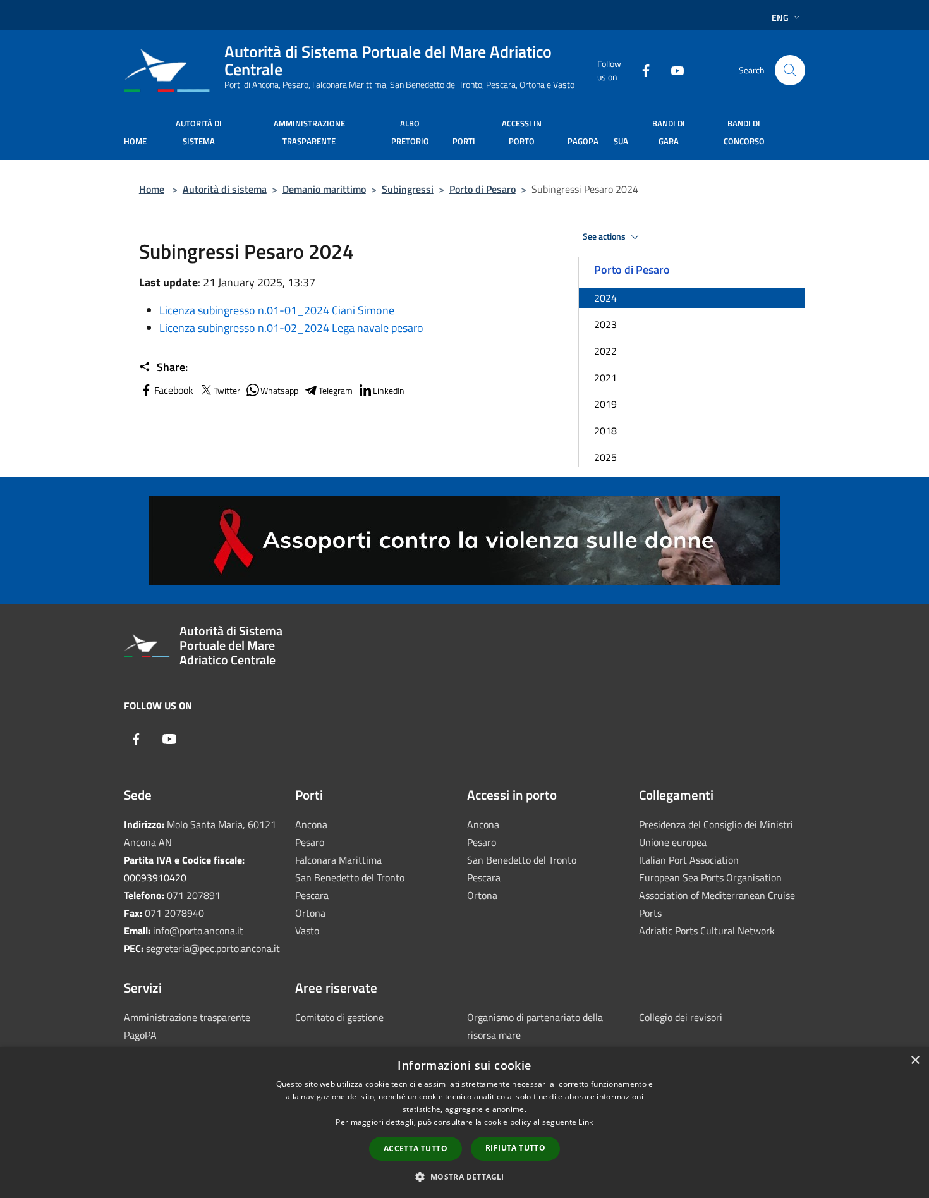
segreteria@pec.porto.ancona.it (213, 948)
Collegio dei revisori (680, 1017)
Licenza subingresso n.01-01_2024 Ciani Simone (276, 310)
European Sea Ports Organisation (710, 877)
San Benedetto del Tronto (349, 877)
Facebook (173, 390)
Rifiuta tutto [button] (515, 1147)
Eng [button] (780, 17)
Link (585, 1121)
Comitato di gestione (339, 1017)
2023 (605, 324)
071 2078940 (174, 912)
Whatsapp (279, 390)
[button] (464, 1176)
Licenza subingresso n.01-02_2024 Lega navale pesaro (291, 327)
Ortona (310, 912)
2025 (605, 457)
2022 (605, 350)
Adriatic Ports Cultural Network (707, 930)
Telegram (336, 390)
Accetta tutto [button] (415, 1148)
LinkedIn (388, 390)
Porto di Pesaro (482, 189)
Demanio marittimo (324, 189)
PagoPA (140, 1034)
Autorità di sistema (225, 189)
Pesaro (309, 842)
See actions (605, 236)
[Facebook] (640, 69)
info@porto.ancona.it (198, 930)
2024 (605, 297)
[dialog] (464, 1122)
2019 (605, 404)
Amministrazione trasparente (187, 1017)
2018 (605, 430)
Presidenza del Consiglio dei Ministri (716, 824)
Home (151, 189)
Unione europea (673, 842)
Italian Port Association (689, 859)
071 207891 (194, 895)
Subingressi (408, 189)
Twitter (227, 390)
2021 (605, 377)
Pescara (312, 895)
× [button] (915, 1060)
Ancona (311, 824)
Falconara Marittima (338, 859)
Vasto (307, 930)
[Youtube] (672, 69)
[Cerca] (790, 70)
